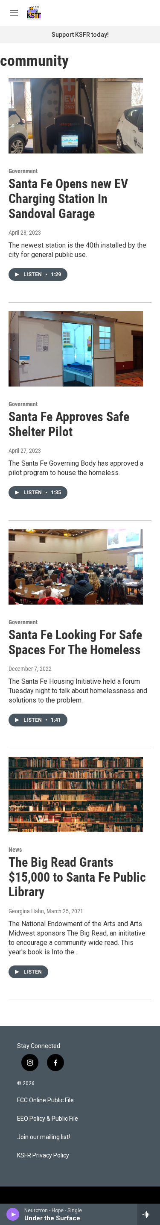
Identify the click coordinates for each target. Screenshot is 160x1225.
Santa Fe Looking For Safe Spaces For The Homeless (75, 642)
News (15, 849)
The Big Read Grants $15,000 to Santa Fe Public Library (77, 877)
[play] (13, 1214)
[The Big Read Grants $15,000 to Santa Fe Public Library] (76, 794)
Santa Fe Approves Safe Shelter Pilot (69, 424)
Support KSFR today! (80, 34)
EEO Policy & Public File (47, 1119)
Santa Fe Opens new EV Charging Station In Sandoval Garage (68, 198)
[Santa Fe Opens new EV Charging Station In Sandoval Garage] (76, 115)
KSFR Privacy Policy (43, 1155)
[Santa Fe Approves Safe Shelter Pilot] (76, 349)
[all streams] (148, 1214)
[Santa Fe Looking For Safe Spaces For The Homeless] (76, 567)
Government (23, 171)
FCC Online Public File (45, 1100)
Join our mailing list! (43, 1137)
